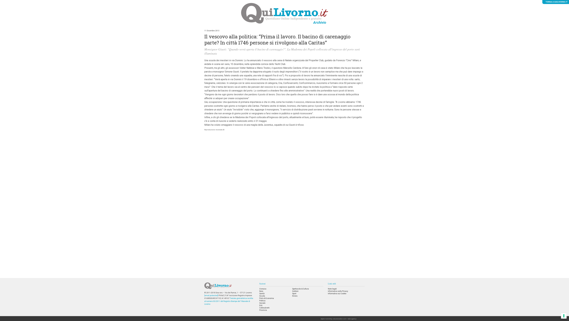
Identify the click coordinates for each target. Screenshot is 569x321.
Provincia (263, 310)
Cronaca (262, 289)
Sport (294, 294)
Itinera (294, 296)
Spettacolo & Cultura (300, 289)
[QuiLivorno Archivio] (284, 13)
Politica (262, 301)
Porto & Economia (266, 298)
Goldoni (295, 291)
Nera (261, 291)
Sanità (261, 294)
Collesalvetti (264, 308)
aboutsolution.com (339, 318)
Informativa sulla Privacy (338, 291)
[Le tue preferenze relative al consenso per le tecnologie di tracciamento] (564, 316)
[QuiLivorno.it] (229, 286)
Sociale (262, 303)
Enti (260, 305)
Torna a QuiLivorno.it (556, 2)
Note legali (332, 289)
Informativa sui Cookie (337, 294)
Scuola (262, 296)
